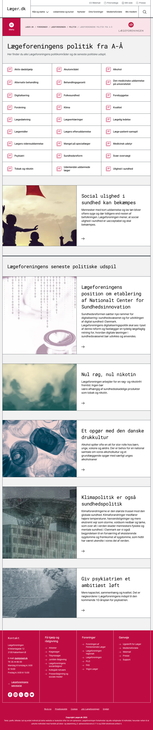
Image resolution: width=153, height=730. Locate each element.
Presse (142, 2)
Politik (72, 27)
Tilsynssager (55, 655)
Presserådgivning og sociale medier (58, 675)
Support (126, 659)
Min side (129, 2)
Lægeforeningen (58, 27)
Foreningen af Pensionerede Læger (96, 645)
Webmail (96, 2)
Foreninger (42, 27)
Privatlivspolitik (61, 709)
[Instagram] (15, 694)
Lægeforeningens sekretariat (19, 684)
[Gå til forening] (131, 27)
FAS (88, 665)
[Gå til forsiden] (16, 9)
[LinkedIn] (26, 694)
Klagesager (54, 651)
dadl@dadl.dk (21, 658)
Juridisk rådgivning (57, 659)
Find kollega (112, 2)
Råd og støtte (38, 11)
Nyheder (81, 11)
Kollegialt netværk (57, 670)
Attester (53, 647)
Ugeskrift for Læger (132, 644)
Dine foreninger (96, 11)
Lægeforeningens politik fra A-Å (96, 27)
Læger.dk (29, 27)
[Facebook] (10, 694)
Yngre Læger (92, 669)
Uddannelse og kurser (63, 11)
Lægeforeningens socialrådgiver (57, 665)
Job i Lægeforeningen (90, 709)
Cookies (74, 709)
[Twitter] (21, 694)
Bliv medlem (131, 11)
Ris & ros (47, 709)
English (106, 709)
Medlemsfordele (114, 11)
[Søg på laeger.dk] (144, 12)
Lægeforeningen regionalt (94, 652)
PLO (88, 661)
